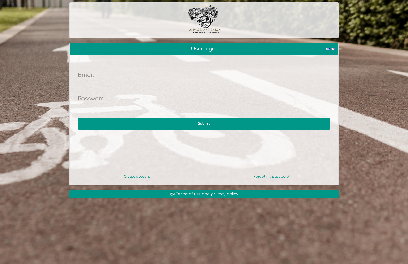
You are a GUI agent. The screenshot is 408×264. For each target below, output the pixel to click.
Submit (204, 123)
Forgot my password (271, 176)
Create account (137, 176)
